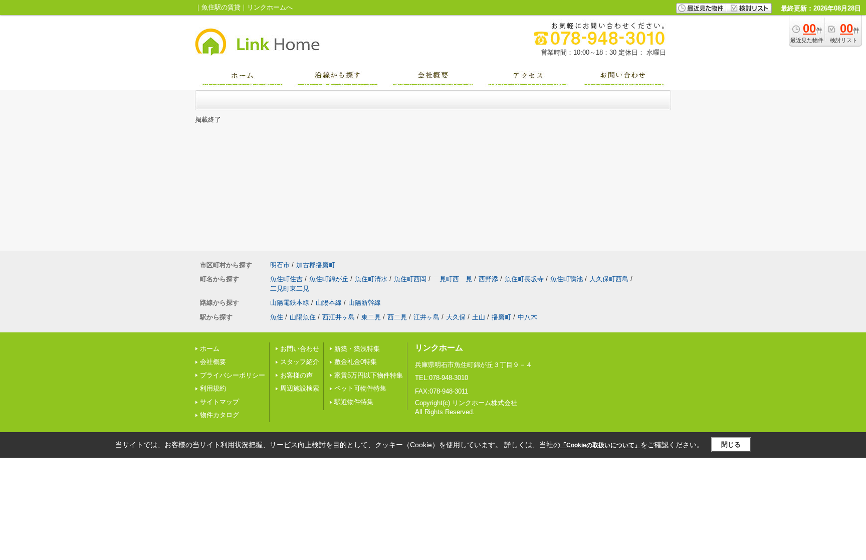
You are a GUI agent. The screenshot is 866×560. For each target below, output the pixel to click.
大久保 (456, 317)
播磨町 (501, 317)
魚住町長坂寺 (524, 279)
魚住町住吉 (286, 279)
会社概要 (213, 361)
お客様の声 (296, 375)
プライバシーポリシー (232, 375)
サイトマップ (219, 402)
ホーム (210, 348)
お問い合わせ (299, 348)
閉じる (731, 444)
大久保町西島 (608, 279)
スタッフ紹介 (299, 361)
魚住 (276, 317)
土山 (478, 317)
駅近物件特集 (353, 402)
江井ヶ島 (426, 317)
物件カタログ (219, 415)
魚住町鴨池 (566, 279)
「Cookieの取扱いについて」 (600, 445)
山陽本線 (329, 302)
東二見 (371, 317)
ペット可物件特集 (360, 388)
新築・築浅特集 (357, 348)
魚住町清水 (371, 279)
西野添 (488, 279)
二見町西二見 (452, 279)
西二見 (397, 317)
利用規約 (213, 388)
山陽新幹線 (364, 302)
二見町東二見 (289, 288)
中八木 (527, 317)
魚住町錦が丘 (328, 279)
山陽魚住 (303, 317)
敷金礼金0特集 (355, 361)
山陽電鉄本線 (289, 302)
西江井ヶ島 (338, 317)
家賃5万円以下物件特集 (368, 375)
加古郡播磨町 (315, 265)
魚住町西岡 (410, 279)
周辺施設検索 (299, 388)
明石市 (280, 265)
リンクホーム (439, 347)
